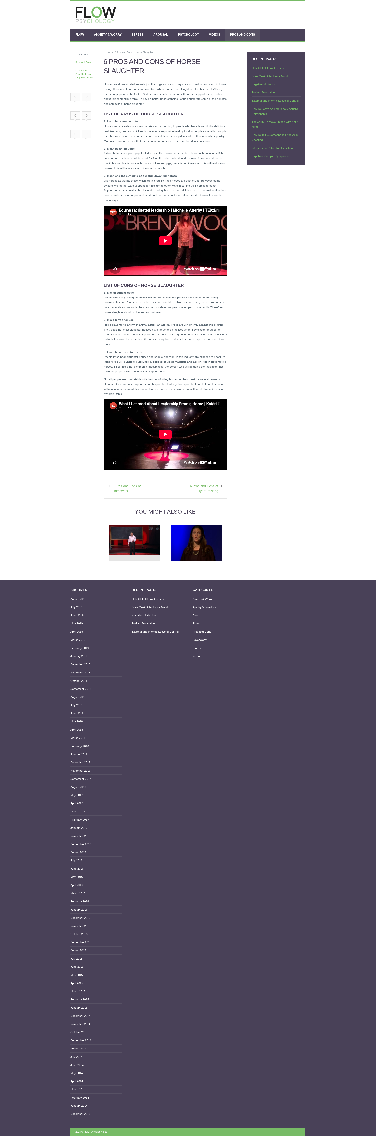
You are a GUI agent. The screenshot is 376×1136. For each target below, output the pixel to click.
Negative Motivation (264, 84)
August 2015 (78, 950)
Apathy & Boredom (204, 607)
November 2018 (80, 672)
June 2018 (77, 713)
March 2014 (77, 1089)
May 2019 (76, 623)
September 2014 (80, 1040)
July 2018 (76, 705)
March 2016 (77, 893)
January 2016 (79, 909)
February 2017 (79, 819)
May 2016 (76, 876)
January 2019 (79, 656)
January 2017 (79, 827)
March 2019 (77, 639)
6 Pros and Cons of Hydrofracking (204, 488)
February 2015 (79, 999)
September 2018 (80, 688)
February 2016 (79, 901)
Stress (137, 34)
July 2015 (76, 958)
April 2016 (76, 885)
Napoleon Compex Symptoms (270, 156)
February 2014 (79, 1097)
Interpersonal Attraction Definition (272, 148)
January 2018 (79, 754)
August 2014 (78, 1048)
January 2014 (79, 1105)
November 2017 (80, 770)
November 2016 (80, 836)
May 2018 (76, 721)
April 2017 (76, 803)
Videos (214, 34)
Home (107, 52)
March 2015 (77, 991)
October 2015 (79, 934)
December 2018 (80, 664)
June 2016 (77, 868)
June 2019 (77, 615)
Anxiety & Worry (108, 34)
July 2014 (76, 1056)
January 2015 (79, 1007)
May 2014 (76, 1073)
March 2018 (77, 737)
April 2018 (76, 729)
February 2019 (79, 648)
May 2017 (76, 795)
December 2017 (80, 762)
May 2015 (76, 974)
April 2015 (76, 983)
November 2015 (80, 926)
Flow (79, 34)
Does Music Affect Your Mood (270, 76)
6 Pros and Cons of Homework (127, 488)
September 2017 (80, 778)
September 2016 (80, 844)
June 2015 (77, 966)
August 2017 (78, 787)
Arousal (160, 34)
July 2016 (76, 860)
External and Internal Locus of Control (275, 100)
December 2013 (80, 1113)
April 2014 (76, 1081)
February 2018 (79, 746)
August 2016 (78, 852)
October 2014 (79, 1032)
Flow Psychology (93, 1132)
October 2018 (79, 680)
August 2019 (78, 598)
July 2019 (76, 607)
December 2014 (80, 1015)
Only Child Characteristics (268, 67)
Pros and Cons (242, 34)
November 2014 (80, 1024)
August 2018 (78, 697)
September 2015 (80, 942)
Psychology (188, 34)
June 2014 (77, 1065)
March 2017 (77, 811)
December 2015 (80, 917)
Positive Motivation (263, 92)
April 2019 (76, 631)
